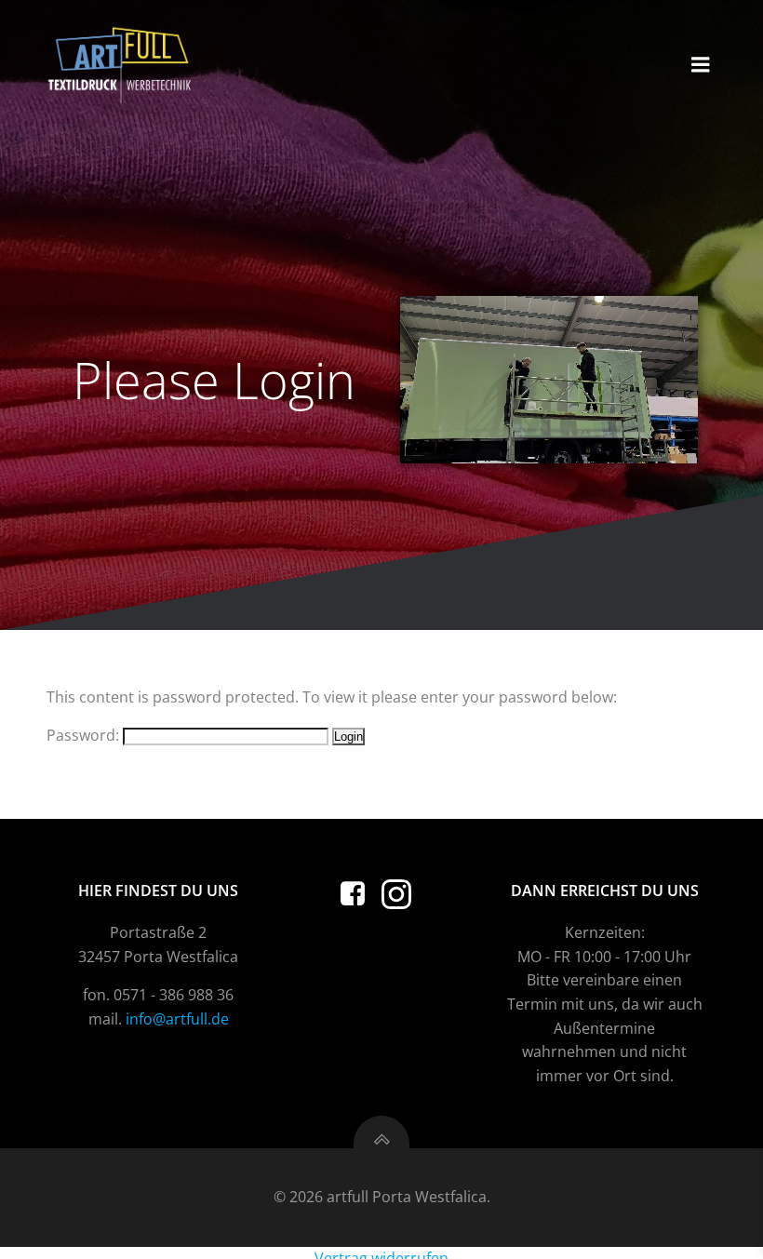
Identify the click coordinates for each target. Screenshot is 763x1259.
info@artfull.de (177, 1019)
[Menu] (700, 65)
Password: (85, 735)
